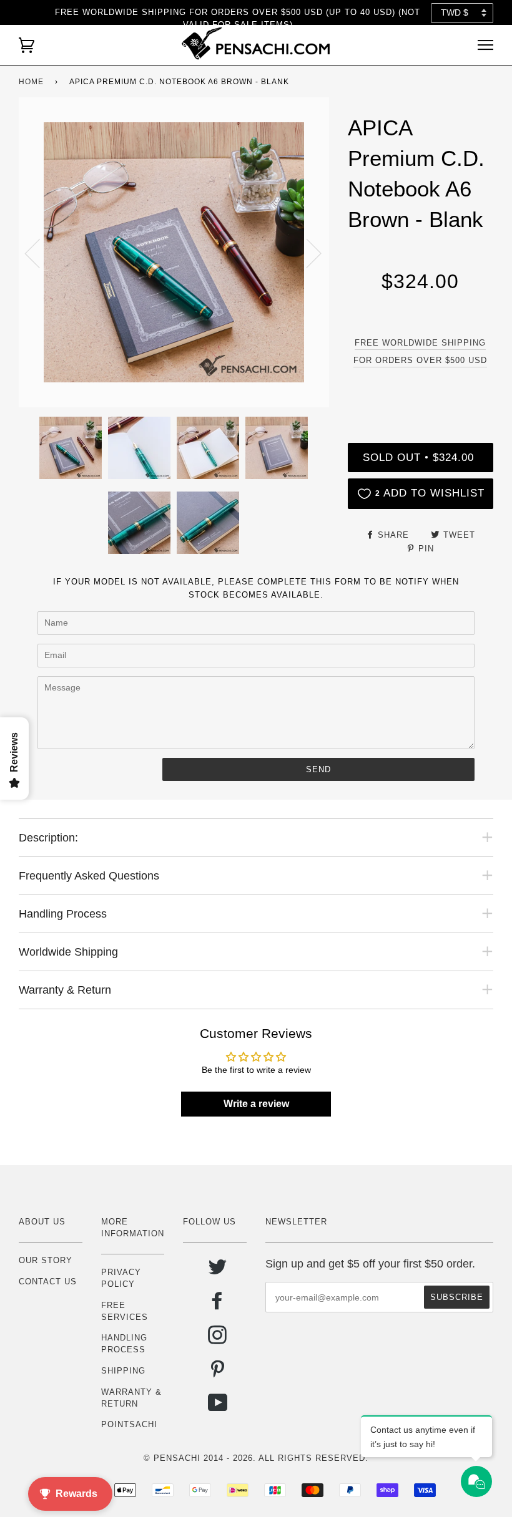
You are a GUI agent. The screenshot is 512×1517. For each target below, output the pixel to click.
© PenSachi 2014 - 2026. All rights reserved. (256, 1458)
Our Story (45, 1260)
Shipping (123, 1370)
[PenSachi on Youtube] (218, 1407)
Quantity (420, 391)
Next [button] (306, 252)
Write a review (256, 1103)
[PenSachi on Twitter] (217, 1271)
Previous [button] (40, 252)
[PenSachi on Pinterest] (217, 1373)
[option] (174, 252)
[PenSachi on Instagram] (217, 1339)
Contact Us (48, 1281)
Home (31, 81)
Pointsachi (129, 1424)
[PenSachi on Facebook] (217, 1305)
